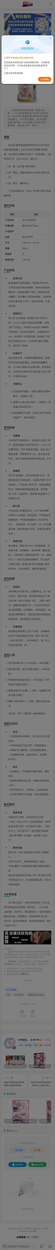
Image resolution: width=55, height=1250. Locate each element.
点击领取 (44, 79)
